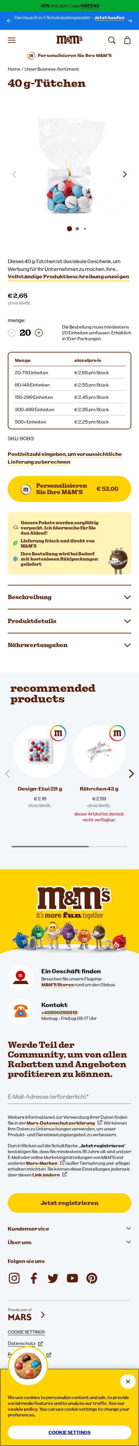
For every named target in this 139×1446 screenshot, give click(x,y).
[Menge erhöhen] (39, 333)
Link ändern (46, 1174)
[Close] (128, 1381)
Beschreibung (30, 597)
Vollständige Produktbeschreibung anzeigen (68, 276)
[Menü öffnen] (11, 40)
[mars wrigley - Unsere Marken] (27, 1314)
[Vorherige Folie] (10, 774)
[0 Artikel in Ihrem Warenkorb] (127, 40)
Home (14, 69)
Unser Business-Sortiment (52, 69)
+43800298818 (59, 1012)
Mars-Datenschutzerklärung (61, 1123)
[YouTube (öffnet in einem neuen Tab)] (72, 1278)
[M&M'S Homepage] (69, 40)
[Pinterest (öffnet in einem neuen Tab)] (92, 1278)
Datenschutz (22, 1343)
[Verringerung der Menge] (11, 333)
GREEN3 (90, 5)
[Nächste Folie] (124, 174)
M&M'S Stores (57, 984)
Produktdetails (32, 621)
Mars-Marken (42, 1163)
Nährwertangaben (38, 645)
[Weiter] (129, 20)
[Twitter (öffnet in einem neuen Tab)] (53, 1278)
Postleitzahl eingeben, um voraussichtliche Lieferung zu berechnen (65, 458)
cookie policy (23, 1409)
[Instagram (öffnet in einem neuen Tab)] (14, 1278)
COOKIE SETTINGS (26, 1332)
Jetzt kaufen (109, 17)
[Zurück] (9, 20)
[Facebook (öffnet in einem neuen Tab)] (34, 1278)
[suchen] (111, 40)
